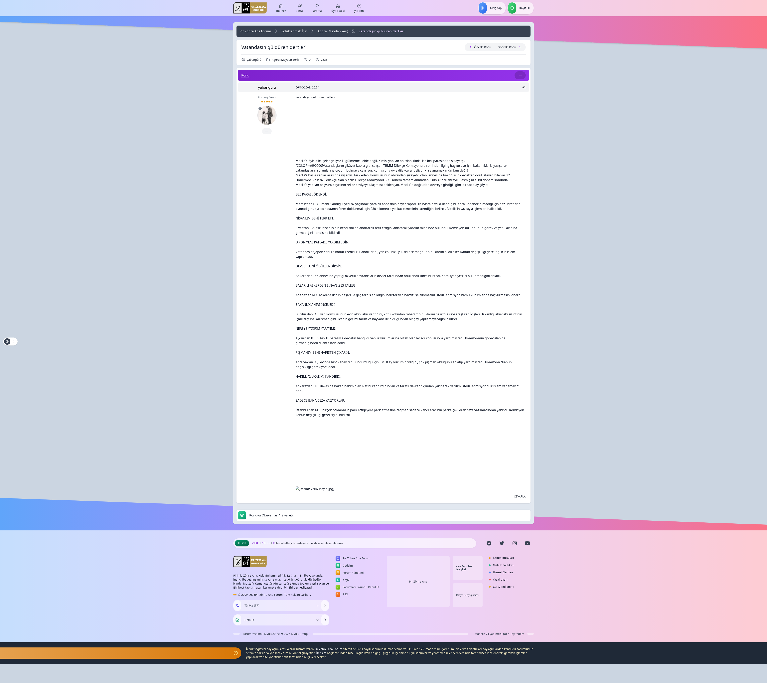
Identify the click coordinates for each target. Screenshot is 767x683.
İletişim (321, 653)
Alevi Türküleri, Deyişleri (464, 568)
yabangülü (254, 60)
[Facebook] (489, 543)
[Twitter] (502, 543)
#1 (524, 87)
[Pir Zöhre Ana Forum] (250, 8)
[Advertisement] (411, 130)
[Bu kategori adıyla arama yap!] (520, 75)
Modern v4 (482, 634)
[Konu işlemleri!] (10, 341)
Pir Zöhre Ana (418, 581)
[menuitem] (281, 8)
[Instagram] (514, 543)
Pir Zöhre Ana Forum (255, 31)
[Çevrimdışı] (260, 108)
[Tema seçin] (237, 619)
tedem (520, 634)
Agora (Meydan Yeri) (333, 31)
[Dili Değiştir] (325, 605)
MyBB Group (299, 634)
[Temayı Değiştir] (325, 619)
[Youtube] (527, 543)
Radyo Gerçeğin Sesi (467, 595)
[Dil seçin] (237, 605)
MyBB (268, 634)
